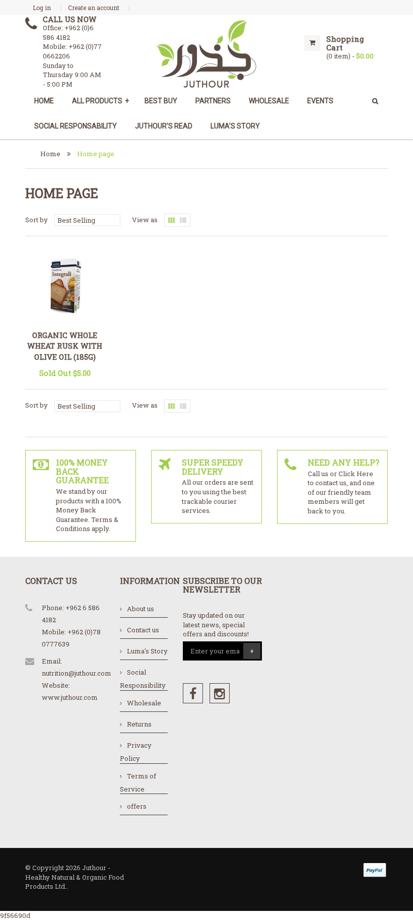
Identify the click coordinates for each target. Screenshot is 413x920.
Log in (42, 8)
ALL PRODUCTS (100, 101)
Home (44, 101)
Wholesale (144, 702)
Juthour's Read (163, 126)
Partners (213, 101)
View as (145, 219)
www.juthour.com (70, 697)
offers (137, 806)
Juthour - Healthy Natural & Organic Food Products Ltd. (74, 877)
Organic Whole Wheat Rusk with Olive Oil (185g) (64, 346)
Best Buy (161, 101)
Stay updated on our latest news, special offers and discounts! (216, 624)
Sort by (36, 219)
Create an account (93, 8)
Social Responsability (75, 126)
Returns (139, 724)
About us (140, 608)
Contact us (143, 629)
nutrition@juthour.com (76, 673)
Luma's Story (235, 126)
